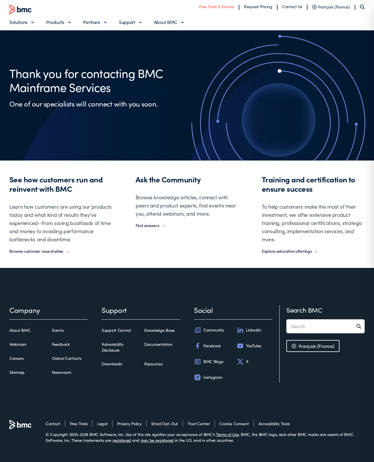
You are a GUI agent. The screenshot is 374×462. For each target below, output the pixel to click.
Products (55, 22)
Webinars (17, 344)
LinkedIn (253, 330)
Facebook (212, 345)
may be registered (157, 440)
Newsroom (61, 372)
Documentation (158, 344)
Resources (153, 364)
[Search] (362, 7)
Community (213, 330)
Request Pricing (258, 6)
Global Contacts (67, 358)
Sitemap (17, 372)
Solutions (18, 22)
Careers (16, 358)
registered (121, 440)
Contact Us (292, 6)
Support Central (116, 330)
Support (127, 22)
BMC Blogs (213, 361)
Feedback (61, 344)
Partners (91, 22)
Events (58, 330)
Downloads (112, 364)
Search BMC (304, 310)
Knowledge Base (159, 330)
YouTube (253, 345)
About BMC (165, 22)
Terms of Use (227, 434)
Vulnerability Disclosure (112, 347)
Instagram (212, 377)
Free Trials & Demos (216, 6)
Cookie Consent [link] (234, 423)
